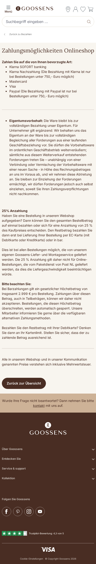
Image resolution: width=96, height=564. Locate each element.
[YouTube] (40, 511)
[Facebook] (6, 511)
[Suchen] (89, 21)
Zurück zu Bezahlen (20, 34)
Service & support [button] (14, 468)
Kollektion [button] (8, 478)
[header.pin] (68, 9)
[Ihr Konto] (75, 9)
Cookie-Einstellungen (31, 558)
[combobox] (43, 21)
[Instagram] (29, 511)
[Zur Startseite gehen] (48, 8)
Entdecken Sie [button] (11, 458)
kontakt (39, 406)
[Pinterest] (17, 511)
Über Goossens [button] (12, 449)
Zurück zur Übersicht (24, 383)
